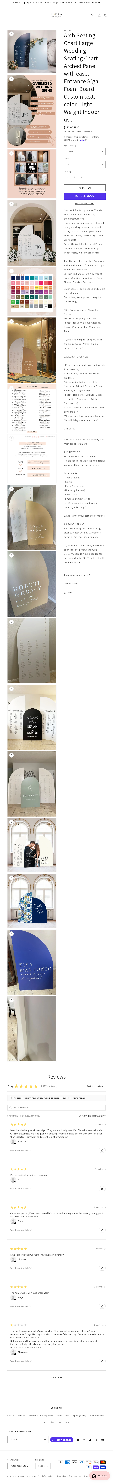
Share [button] (69, 592)
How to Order (63, 1422)
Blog (52, 1422)
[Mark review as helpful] (102, 1150)
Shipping (68, 131)
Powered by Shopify (32, 1476)
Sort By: (83, 1115)
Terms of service (75, 1476)
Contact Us (33, 1415)
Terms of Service (96, 1415)
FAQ (45, 1422)
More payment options (84, 203)
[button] (6, 15)
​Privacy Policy (46, 1415)
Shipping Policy (79, 1415)
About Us (20, 1415)
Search (10, 1415)
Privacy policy (60, 1476)
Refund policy (47, 1476)
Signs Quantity (70, 145)
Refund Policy (62, 1415)
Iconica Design (18, 1476)
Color (66, 158)
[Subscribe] (45, 1439)
